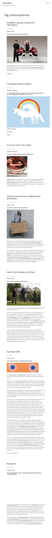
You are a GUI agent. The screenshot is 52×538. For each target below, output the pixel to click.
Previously (9, 131)
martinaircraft (17, 281)
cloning (11, 154)
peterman (41, 93)
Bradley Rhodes (23, 517)
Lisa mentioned (20, 308)
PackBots (9, 253)
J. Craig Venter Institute (22, 381)
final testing (35, 308)
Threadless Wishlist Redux (19, 84)
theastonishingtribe (36, 472)
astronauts (18, 93)
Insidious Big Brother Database (32, 523)
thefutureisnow (24, 34)
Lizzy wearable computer (25, 520)
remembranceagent (27, 472)
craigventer (15, 360)
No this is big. (13, 375)
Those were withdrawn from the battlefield (18, 257)
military (15, 207)
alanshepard (12, 93)
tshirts (26, 94)
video (15, 474)
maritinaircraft (17, 34)
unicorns (30, 94)
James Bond (26, 317)
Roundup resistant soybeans (27, 426)
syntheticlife (22, 360)
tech (13, 31)
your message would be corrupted (29, 444)
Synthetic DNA (13, 352)
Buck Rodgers (13, 317)
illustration (14, 90)
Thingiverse (12, 429)
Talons (41, 252)
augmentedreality (13, 472)
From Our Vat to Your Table (19, 145)
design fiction (23, 440)
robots (18, 207)
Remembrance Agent (14, 519)
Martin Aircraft (10, 65)
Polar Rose (34, 504)
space (10, 94)
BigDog (34, 261)
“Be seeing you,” (38, 320)
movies (19, 252)
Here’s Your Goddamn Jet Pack (21, 272)
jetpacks (11, 34)
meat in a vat (38, 179)
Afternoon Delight (11, 128)
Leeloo (27, 442)
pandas (36, 93)
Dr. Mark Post (10, 179)
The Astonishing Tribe (12, 504)
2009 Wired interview (12, 182)
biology (11, 360)
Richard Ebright (22, 375)
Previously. (9, 73)
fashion (28, 93)
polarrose (20, 472)
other (13, 151)
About (47, 3)
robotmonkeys (7, 3)
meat (24, 154)
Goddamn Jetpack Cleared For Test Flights (21, 24)
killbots (11, 207)
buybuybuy (23, 93)
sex (7, 94)
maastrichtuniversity (18, 154)
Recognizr (11, 464)
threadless (22, 94)
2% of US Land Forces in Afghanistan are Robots (24, 197)
